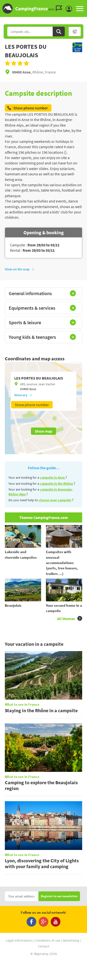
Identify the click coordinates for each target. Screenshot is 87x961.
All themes (66, 618)
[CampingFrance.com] (43, 8)
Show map (43, 431)
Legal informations (19, 940)
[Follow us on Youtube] (55, 922)
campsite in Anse (52, 477)
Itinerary (20, 395)
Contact (43, 946)
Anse (32, 389)
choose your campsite (55, 500)
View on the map (17, 269)
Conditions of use (47, 940)
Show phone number (32, 404)
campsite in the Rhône (57, 483)
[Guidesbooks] (60, 8)
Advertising (71, 940)
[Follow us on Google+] (43, 922)
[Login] (70, 9)
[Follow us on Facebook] (31, 922)
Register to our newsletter (59, 896)
